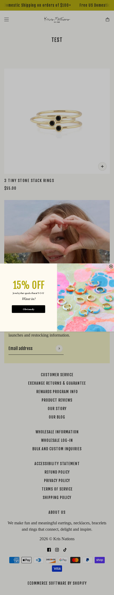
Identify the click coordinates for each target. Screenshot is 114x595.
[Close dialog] (111, 266)
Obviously (28, 309)
